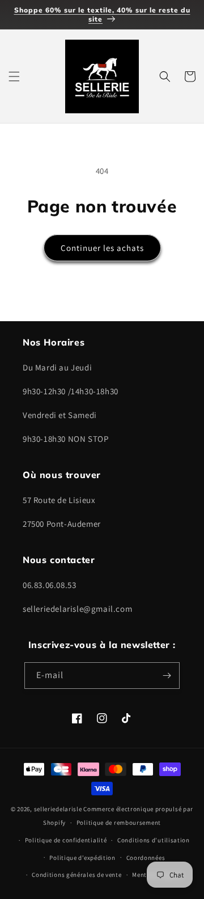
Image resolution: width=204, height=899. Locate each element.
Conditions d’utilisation (153, 840)
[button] (14, 76)
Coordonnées (145, 858)
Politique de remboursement (118, 822)
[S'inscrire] (166, 675)
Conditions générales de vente (76, 875)
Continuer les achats (102, 247)
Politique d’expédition (82, 858)
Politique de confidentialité (66, 840)
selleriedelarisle (58, 809)
